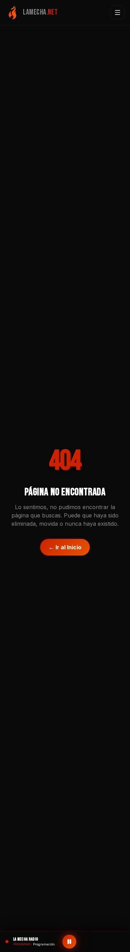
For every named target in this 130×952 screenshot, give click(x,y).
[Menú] (117, 12)
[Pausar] (69, 942)
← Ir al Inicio (65, 547)
